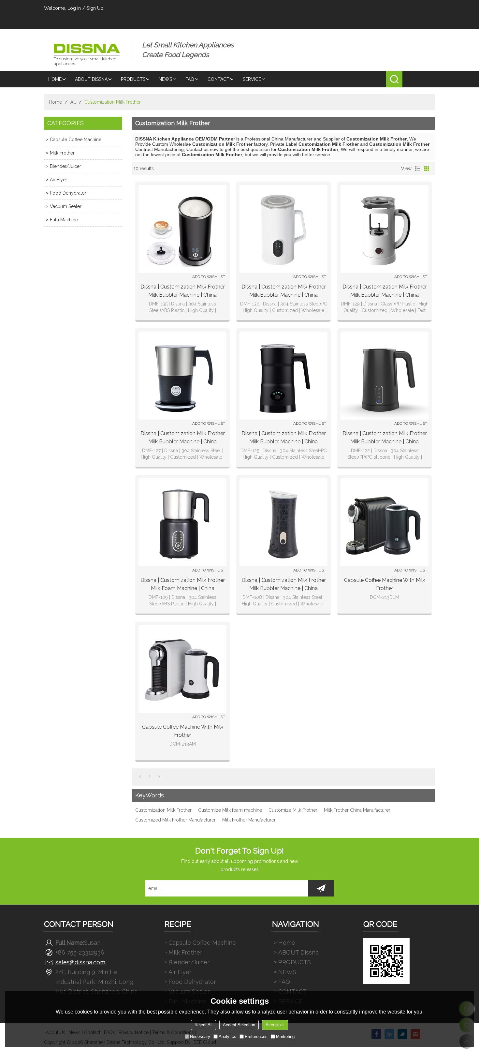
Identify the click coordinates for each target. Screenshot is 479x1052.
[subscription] (321, 888)
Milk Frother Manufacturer (249, 819)
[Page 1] (140, 776)
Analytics (227, 1036)
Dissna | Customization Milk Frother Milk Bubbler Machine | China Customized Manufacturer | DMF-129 (384, 291)
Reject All (203, 1024)
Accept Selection (239, 1024)
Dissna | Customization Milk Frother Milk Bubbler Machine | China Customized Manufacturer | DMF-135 (182, 291)
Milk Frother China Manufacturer (357, 810)
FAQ (189, 79)
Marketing (285, 1036)
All (73, 102)
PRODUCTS (133, 79)
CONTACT (218, 79)
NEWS (165, 79)
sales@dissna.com (80, 962)
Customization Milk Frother (163, 810)
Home (55, 79)
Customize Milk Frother (293, 810)
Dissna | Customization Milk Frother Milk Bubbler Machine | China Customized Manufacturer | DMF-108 (283, 584)
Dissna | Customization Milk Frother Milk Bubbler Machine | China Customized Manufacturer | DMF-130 (283, 291)
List (417, 168)
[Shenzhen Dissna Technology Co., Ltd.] (88, 45)
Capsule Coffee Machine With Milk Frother (384, 584)
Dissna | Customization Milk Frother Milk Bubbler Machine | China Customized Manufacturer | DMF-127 (182, 438)
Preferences (256, 1036)
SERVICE (252, 79)
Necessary (200, 1036)
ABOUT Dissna (91, 79)
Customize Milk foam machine (230, 810)
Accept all (275, 1024)
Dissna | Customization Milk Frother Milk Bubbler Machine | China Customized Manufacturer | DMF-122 (384, 438)
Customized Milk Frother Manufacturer (175, 819)
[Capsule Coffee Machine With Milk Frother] (384, 522)
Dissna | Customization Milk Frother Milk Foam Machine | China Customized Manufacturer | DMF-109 (182, 584)
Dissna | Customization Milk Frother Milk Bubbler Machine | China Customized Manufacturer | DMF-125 (283, 438)
